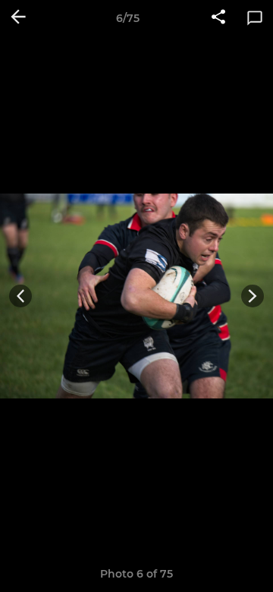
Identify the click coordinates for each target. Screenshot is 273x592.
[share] (218, 18)
